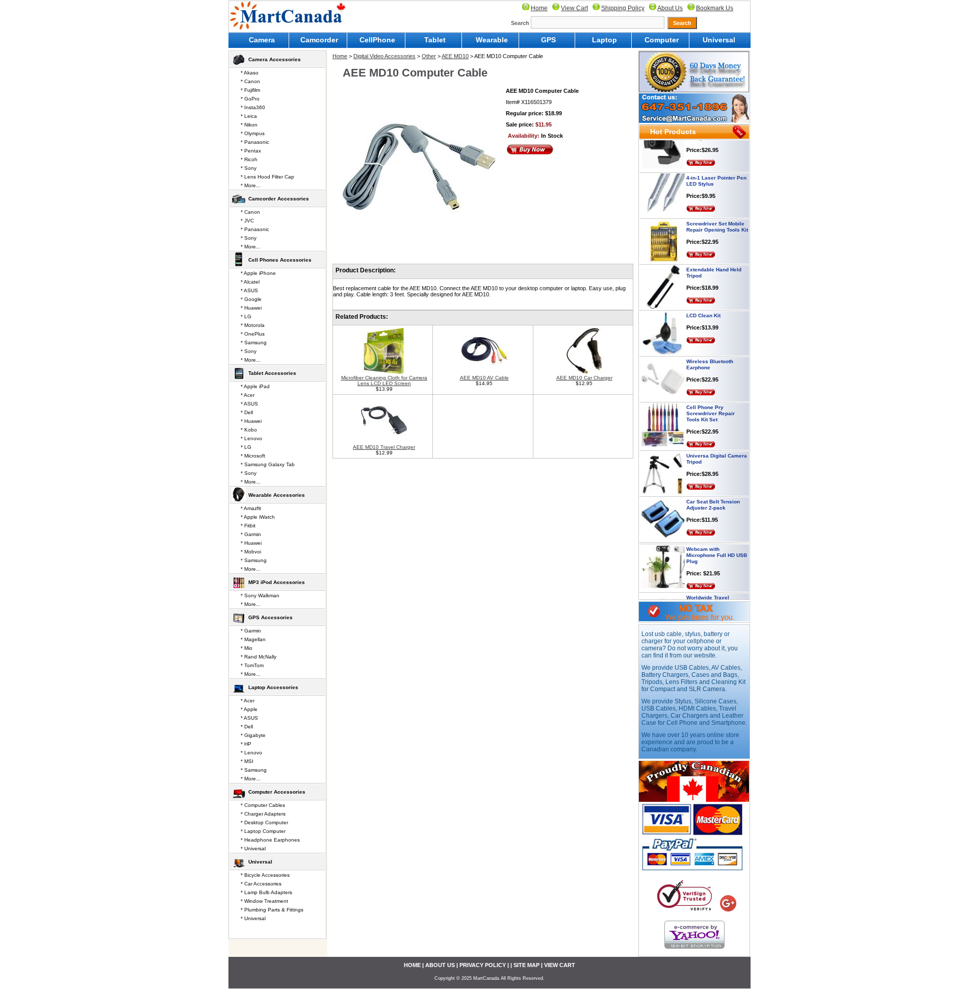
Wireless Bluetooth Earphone (709, 350)
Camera (262, 40)
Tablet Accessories (272, 373)
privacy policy (482, 965)
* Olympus (253, 133)
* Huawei (251, 308)
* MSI (247, 761)
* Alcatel (250, 282)
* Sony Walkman (260, 595)
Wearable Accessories (276, 495)
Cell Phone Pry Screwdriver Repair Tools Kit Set (710, 399)
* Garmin (251, 534)
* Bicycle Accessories (265, 875)
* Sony (248, 168)
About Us (670, 8)
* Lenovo (251, 438)
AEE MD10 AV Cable (484, 378)
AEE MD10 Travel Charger (384, 447)
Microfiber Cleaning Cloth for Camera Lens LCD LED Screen (384, 380)
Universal (719, 40)
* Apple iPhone (258, 273)
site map (526, 965)
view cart (559, 965)
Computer (662, 40)
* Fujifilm (250, 90)
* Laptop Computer (263, 831)
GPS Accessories (270, 617)
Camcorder (319, 40)
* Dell (247, 412)
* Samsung (254, 342)
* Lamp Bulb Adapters (266, 892)
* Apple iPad (255, 386)
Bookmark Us (714, 8)
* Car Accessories (261, 883)
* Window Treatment (264, 901)
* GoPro (250, 99)
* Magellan (253, 639)
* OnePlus (253, 334)
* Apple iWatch (258, 517)
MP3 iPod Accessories (276, 582)
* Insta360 (253, 107)
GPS (548, 40)
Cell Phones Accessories (280, 260)
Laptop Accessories (273, 687)
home (412, 965)
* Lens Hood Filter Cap (267, 177)
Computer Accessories (276, 792)
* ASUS (249, 290)
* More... (251, 185)
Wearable (492, 40)
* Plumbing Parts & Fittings (272, 909)
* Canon (250, 81)
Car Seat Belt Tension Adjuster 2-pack (713, 490)
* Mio (246, 648)
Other (429, 56)
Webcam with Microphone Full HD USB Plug (716, 541)
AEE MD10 (455, 56)
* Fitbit (248, 525)
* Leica (249, 116)
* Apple (249, 709)
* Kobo (249, 430)
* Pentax (251, 151)
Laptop (604, 40)
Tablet (435, 40)
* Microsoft (253, 456)
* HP (246, 744)
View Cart (574, 8)
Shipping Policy (623, 8)
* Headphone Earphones (270, 840)
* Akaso (250, 72)
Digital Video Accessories (384, 56)
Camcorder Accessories (278, 198)
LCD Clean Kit (703, 301)
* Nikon (249, 125)
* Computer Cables (263, 805)
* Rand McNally (258, 657)
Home (539, 8)
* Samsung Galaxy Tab (268, 464)
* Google (251, 299)
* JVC (247, 220)
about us (440, 965)
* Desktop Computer (264, 822)
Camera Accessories (274, 59)
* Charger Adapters (263, 814)
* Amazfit (251, 508)
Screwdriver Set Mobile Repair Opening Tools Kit (717, 212)
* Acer (247, 395)
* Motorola (253, 325)
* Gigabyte (253, 735)
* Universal (253, 848)
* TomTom (252, 665)
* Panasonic (255, 142)
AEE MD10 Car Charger (584, 378)
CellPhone (377, 40)
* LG (246, 316)
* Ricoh (249, 159)
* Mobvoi (251, 551)
